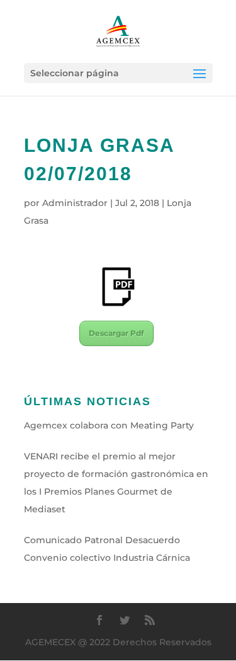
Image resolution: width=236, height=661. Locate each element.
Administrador (75, 203)
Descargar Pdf (116, 333)
